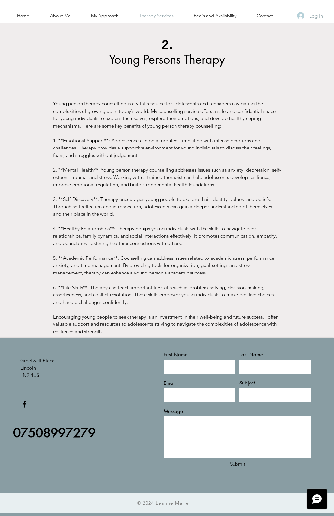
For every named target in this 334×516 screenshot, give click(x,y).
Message (173, 411)
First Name (176, 354)
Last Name (251, 354)
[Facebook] (24, 404)
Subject (247, 382)
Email (169, 383)
